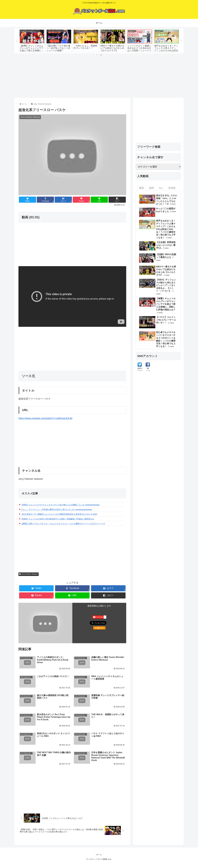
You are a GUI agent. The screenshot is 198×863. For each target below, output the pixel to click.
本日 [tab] (141, 188)
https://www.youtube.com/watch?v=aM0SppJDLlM (45, 418)
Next (181, 40)
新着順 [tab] (172, 188)
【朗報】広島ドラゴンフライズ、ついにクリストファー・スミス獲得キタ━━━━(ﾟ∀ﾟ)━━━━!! (63, 523)
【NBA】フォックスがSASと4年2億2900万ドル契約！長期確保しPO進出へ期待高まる (57, 519)
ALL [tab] (161, 188)
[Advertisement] (99, 74)
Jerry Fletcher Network (29, 574)
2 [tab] (101, 55)
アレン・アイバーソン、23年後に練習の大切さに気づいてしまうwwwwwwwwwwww (56, 509)
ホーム (99, 854)
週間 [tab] (151, 188)
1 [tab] (97, 55)
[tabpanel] (32, 40)
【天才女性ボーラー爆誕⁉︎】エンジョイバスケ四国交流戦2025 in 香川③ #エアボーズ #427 (59, 514)
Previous (16, 40)
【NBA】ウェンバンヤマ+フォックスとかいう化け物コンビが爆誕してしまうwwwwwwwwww (60, 505)
